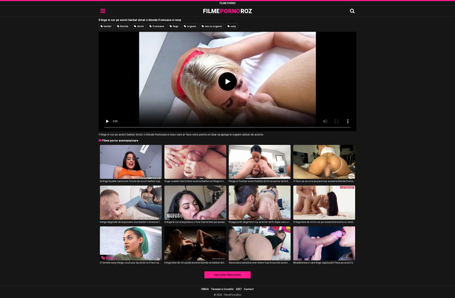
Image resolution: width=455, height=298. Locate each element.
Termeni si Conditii (222, 289)
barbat (107, 26)
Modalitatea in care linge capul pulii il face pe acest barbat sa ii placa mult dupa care (324, 262)
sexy (233, 26)
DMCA (205, 289)
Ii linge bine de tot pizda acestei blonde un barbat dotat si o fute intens (195, 262)
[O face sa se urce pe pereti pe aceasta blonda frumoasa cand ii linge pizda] (324, 162)
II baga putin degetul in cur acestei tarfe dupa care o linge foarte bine (260, 222)
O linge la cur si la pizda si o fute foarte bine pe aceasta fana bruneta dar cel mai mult (195, 222)
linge (175, 26)
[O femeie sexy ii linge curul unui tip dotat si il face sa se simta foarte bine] (131, 243)
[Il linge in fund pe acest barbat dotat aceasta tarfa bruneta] (260, 162)
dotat (140, 26)
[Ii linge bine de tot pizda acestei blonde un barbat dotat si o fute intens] (195, 243)
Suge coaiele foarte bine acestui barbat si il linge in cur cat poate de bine (195, 181)
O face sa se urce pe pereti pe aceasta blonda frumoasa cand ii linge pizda (324, 181)
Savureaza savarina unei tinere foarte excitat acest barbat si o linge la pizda (260, 262)
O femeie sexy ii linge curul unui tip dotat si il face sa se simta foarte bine (131, 262)
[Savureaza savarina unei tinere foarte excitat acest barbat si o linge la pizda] (260, 243)
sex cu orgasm (213, 26)
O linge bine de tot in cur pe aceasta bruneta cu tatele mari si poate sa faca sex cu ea (324, 222)
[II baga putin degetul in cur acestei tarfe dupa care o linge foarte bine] (260, 203)
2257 (239, 289)
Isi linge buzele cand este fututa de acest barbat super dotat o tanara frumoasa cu (131, 181)
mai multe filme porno (227, 275)
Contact (249, 289)
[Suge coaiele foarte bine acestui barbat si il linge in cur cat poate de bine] (195, 162)
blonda (124, 26)
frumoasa (158, 26)
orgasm (191, 26)
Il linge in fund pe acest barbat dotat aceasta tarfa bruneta (260, 181)
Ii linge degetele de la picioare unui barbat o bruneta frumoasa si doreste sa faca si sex (131, 222)
